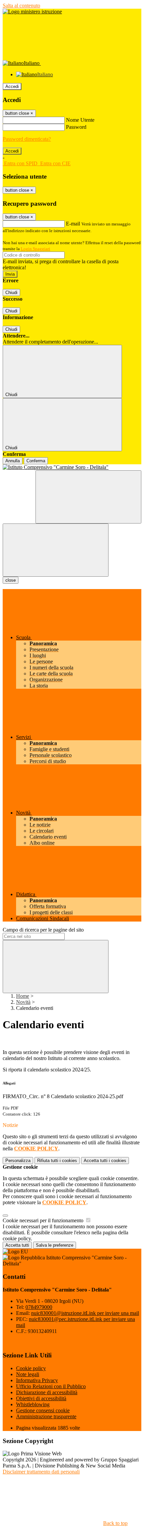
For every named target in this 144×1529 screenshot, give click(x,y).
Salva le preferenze (54, 1245)
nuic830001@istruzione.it (85, 1313)
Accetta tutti (105, 1160)
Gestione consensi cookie (43, 1410)
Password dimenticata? (27, 139)
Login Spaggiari (35, 248)
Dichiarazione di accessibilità (46, 1392)
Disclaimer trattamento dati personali (41, 1471)
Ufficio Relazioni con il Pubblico (51, 1386)
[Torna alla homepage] (72, 467)
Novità (23, 1002)
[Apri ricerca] (88, 496)
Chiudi (11, 292)
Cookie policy (31, 1368)
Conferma (35, 460)
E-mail (73, 223)
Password (76, 127)
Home (22, 996)
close (10, 580)
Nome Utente (80, 120)
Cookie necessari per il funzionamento (44, 1220)
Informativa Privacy (37, 1380)
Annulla (12, 460)
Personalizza (17, 1160)
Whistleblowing (33, 1404)
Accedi (12, 86)
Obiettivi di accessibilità (41, 1398)
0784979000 (38, 1307)
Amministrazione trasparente (46, 1416)
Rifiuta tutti (57, 1160)
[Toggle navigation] (56, 550)
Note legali (27, 1374)
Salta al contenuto (21, 5)
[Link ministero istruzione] (32, 11)
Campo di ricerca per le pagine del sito (43, 930)
